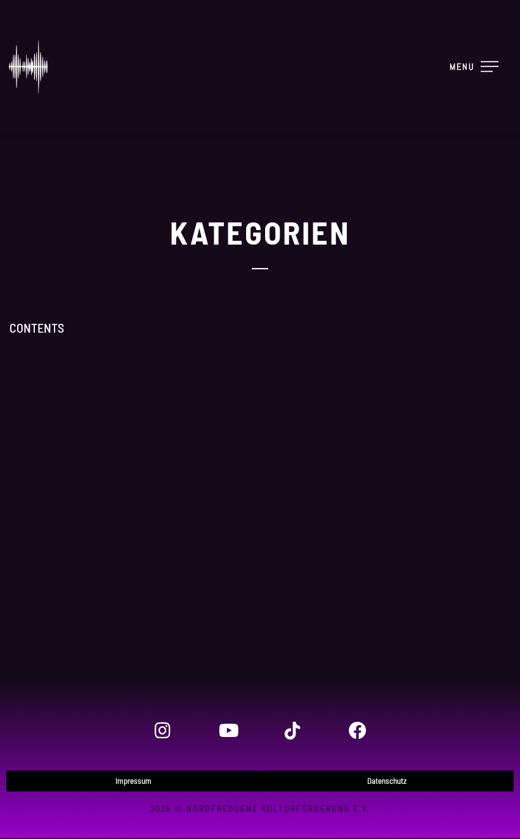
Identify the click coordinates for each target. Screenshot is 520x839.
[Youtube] (227, 730)
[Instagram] (162, 730)
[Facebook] (357, 730)
